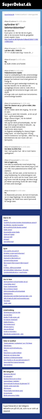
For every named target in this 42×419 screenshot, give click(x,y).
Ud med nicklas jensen (11, 260)
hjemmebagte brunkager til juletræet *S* (17, 383)
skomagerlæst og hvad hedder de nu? (16, 282)
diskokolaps (7, 346)
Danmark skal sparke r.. (11, 256)
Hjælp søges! (8, 230)
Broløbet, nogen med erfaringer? (14, 253)
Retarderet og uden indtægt (12, 353)
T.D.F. (5, 265)
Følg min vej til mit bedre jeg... (13, 348)
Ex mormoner (8, 393)
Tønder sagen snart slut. (11, 386)
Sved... (6, 350)
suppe (6, 220)
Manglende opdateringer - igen (13, 334)
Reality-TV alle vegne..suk (11, 317)
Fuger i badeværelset (10, 286)
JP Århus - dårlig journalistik (12, 268)
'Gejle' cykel (7, 303)
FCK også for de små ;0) (11, 251)
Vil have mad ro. (9, 327)
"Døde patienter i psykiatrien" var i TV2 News (18, 343)
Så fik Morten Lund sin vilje (12, 312)
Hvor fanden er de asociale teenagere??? (16, 360)
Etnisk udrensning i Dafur (11, 395)
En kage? (6, 239)
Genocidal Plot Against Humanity (14, 362)
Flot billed (7, 301)
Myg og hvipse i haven (11, 289)
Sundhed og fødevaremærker (13, 357)
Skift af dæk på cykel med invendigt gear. (16, 298)
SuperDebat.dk (9, 15)
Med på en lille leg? (10, 374)
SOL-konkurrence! (9, 324)
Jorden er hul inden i (10, 331)
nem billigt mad (9, 242)
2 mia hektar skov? (9, 284)
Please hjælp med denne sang (13, 391)
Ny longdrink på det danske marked (15, 227)
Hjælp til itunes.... (9, 322)
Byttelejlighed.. (8, 294)
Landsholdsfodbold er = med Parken (15, 272)
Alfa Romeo (7, 388)
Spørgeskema (8, 365)
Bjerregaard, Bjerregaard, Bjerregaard (16, 263)
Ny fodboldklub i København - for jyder (16, 270)
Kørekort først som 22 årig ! (12, 379)
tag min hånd (8, 315)
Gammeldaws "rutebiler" (11, 381)
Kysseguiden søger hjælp (12, 232)
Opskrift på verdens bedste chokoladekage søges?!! (20, 223)
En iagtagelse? (8, 376)
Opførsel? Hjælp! (9, 234)
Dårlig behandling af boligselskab (14, 291)
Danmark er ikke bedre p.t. (12, 258)
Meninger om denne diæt (12, 355)
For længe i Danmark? (10, 320)
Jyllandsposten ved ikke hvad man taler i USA (18, 296)
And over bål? (8, 237)
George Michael (9, 329)
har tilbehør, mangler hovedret (13, 225)
